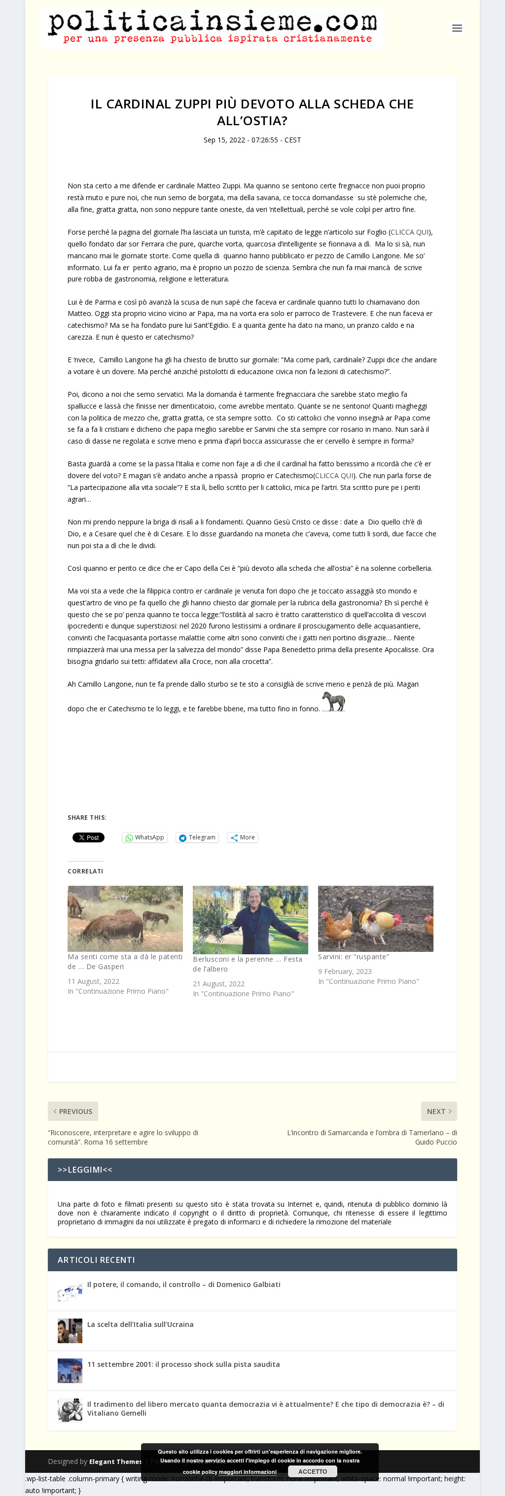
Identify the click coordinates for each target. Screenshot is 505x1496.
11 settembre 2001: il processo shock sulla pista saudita (183, 1364)
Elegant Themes (116, 1461)
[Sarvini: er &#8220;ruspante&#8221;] (375, 919)
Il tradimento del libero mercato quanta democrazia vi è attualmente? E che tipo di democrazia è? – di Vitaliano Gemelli (265, 1408)
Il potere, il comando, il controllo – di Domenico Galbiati (184, 1284)
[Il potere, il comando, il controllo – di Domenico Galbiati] (70, 1291)
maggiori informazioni (248, 1471)
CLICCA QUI (410, 232)
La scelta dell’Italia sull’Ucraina (140, 1324)
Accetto (312, 1471)
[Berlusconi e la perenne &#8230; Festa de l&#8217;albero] (250, 920)
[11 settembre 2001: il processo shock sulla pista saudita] (70, 1370)
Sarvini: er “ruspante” (353, 956)
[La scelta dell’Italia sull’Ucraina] (70, 1331)
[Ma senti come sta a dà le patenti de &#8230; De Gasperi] (125, 919)
